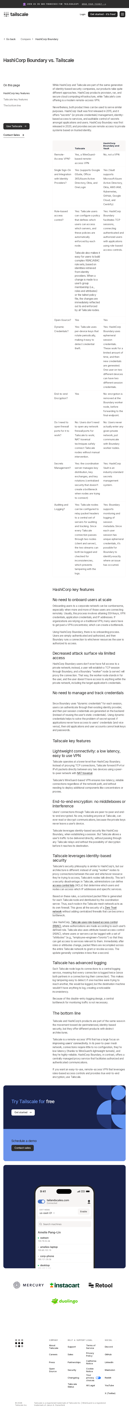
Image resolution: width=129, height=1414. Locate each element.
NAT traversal (84, 773)
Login (82, 14)
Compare (26, 39)
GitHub (108, 1354)
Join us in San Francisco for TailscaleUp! (66, 4)
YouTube (109, 1385)
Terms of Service (90, 1347)
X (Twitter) (110, 1393)
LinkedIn (109, 1362)
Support (72, 1346)
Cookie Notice (89, 1370)
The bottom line (12, 105)
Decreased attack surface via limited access (84, 655)
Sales (70, 1354)
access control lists (64, 885)
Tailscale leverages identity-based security (82, 858)
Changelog (73, 1377)
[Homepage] (24, 1343)
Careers (53, 1354)
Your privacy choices (90, 1377)
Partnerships (74, 1362)
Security (72, 1370)
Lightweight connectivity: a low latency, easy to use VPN (87, 753)
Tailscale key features (15, 99)
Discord (109, 1346)
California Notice (91, 1362)
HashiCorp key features (16, 93)
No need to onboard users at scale (82, 599)
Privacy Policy (90, 1354)
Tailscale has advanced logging (79, 962)
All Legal (90, 1385)
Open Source (52, 1370)
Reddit (108, 1377)
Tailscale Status (72, 1385)
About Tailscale (53, 1347)
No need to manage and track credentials (88, 693)
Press (52, 1362)
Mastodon (110, 1370)
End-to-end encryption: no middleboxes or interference (89, 803)
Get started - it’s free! (103, 14)
